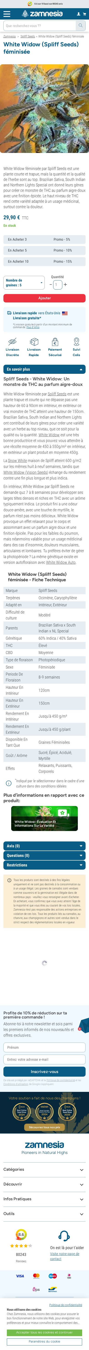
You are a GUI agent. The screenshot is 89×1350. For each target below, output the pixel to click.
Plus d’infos (32, 327)
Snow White (17, 460)
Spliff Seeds (57, 394)
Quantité (57, 277)
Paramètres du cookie (44, 1341)
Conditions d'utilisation (15, 1084)
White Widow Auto (61, 562)
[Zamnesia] (42, 13)
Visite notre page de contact (64, 1256)
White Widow (49, 434)
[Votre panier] (84, 13)
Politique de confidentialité (61, 1080)
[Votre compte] (78, 13)
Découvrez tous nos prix (44, 1127)
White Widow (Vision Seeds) (25, 472)
